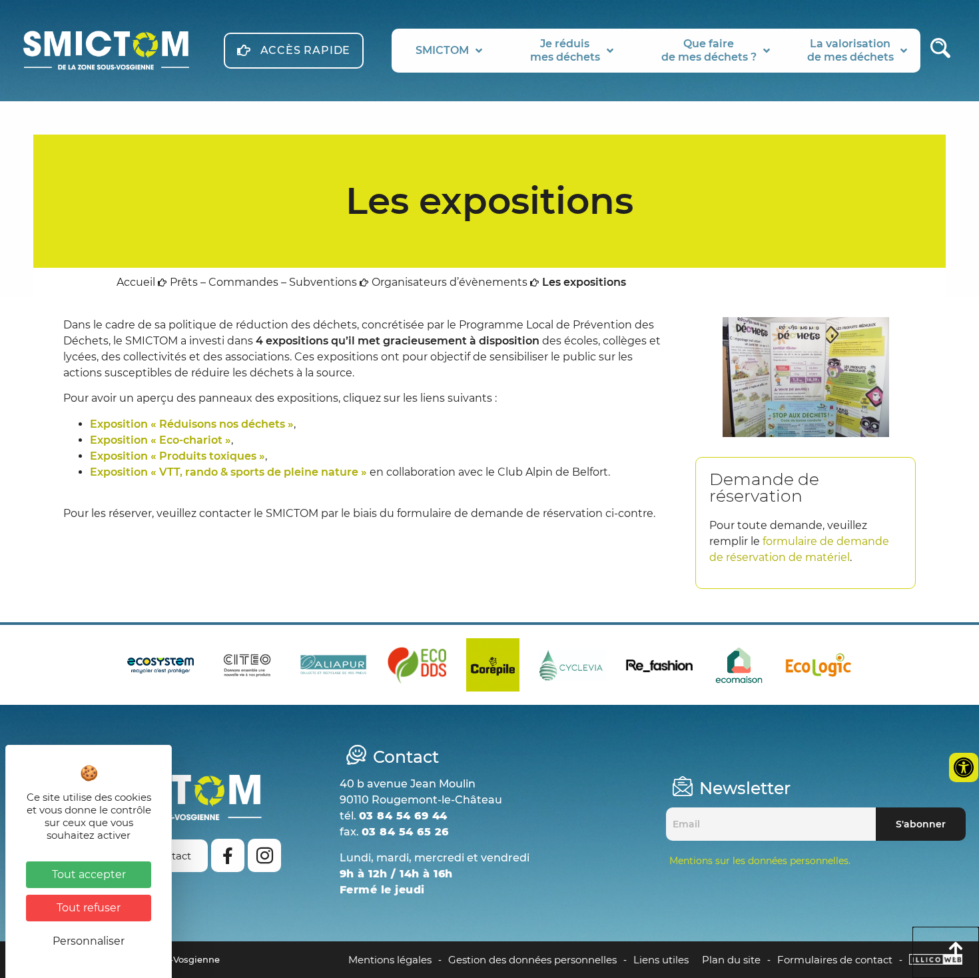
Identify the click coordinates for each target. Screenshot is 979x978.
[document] (489, 489)
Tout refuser (89, 907)
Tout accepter (89, 874)
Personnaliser (89, 941)
